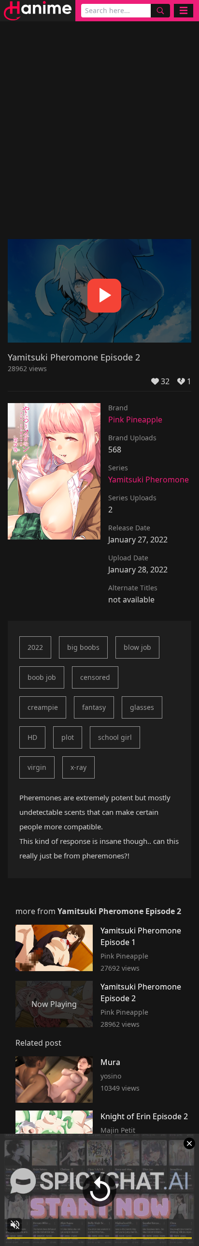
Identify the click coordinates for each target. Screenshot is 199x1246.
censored (95, 677)
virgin (37, 767)
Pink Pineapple (135, 419)
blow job (137, 647)
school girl (115, 737)
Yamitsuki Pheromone (148, 479)
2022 (35, 647)
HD (32, 737)
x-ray (78, 767)
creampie (43, 707)
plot (67, 737)
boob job (42, 677)
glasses (142, 707)
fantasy (94, 707)
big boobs (83, 647)
